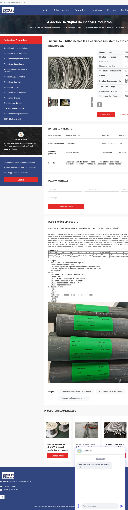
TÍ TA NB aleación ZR (12, 119)
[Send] (122, 506)
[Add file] (78, 506)
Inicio (32, 27)
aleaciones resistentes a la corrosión (76, 392)
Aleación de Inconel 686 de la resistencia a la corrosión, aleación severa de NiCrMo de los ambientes (86, 447)
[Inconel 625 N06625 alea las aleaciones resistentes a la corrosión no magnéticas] (70, 72)
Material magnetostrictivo (14, 77)
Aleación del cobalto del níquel (16, 48)
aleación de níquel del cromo (110, 392)
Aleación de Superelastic (14, 64)
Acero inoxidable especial (14, 108)
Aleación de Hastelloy (12, 82)
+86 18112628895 (28, 168)
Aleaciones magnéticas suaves (16, 59)
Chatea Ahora (106, 115)
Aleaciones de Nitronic (13, 103)
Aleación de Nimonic (12, 98)
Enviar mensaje (66, 206)
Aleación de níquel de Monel (15, 93)
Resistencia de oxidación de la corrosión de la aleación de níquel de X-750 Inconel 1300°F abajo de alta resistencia (115, 447)
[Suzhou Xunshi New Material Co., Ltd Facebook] (99, 104)
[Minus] (121, 450)
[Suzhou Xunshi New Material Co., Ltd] (8, 10)
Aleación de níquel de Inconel (48, 27)
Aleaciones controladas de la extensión (15, 70)
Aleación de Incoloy (11, 87)
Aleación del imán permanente (16, 114)
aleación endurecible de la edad (74, 398)
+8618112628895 (21, 173)
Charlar (21, 180)
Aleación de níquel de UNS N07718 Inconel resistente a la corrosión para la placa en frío (57, 447)
